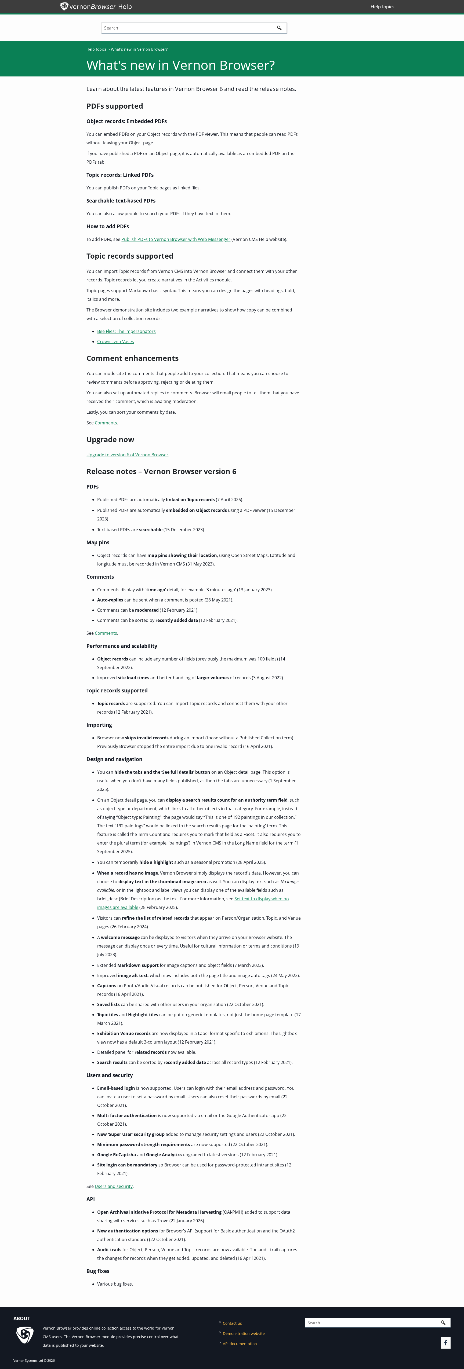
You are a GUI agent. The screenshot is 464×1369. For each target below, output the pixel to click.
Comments (106, 423)
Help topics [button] (382, 6)
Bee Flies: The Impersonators (126, 331)
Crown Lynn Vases (115, 341)
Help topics (96, 49)
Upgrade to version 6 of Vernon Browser (127, 455)
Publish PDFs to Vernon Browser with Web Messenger (175, 239)
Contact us (232, 1323)
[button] (279, 28)
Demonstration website (244, 1333)
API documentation (240, 1343)
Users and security (114, 1186)
